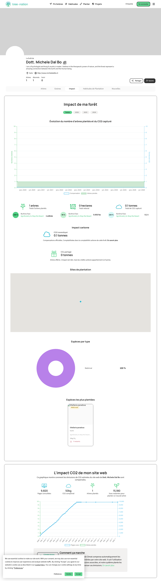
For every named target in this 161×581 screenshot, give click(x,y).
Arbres (43, 88)
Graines (57, 88)
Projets (98, 4)
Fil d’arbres (58, 4)
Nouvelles (116, 88)
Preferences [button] (18, 568)
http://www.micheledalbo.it (47, 73)
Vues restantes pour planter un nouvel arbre (116, 494)
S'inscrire (129, 4)
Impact (72, 88)
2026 (77, 112)
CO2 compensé (68, 493)
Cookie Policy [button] (40, 565)
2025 (85, 112)
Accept (78, 574)
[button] (81, 302)
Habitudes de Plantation (93, 88)
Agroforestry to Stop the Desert (32, 216)
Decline (68, 574)
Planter (86, 4)
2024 (94, 112)
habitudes (73, 4)
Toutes (67, 112)
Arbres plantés (92, 493)
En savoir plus (112, 240)
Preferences (58, 574)
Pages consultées (44, 493)
